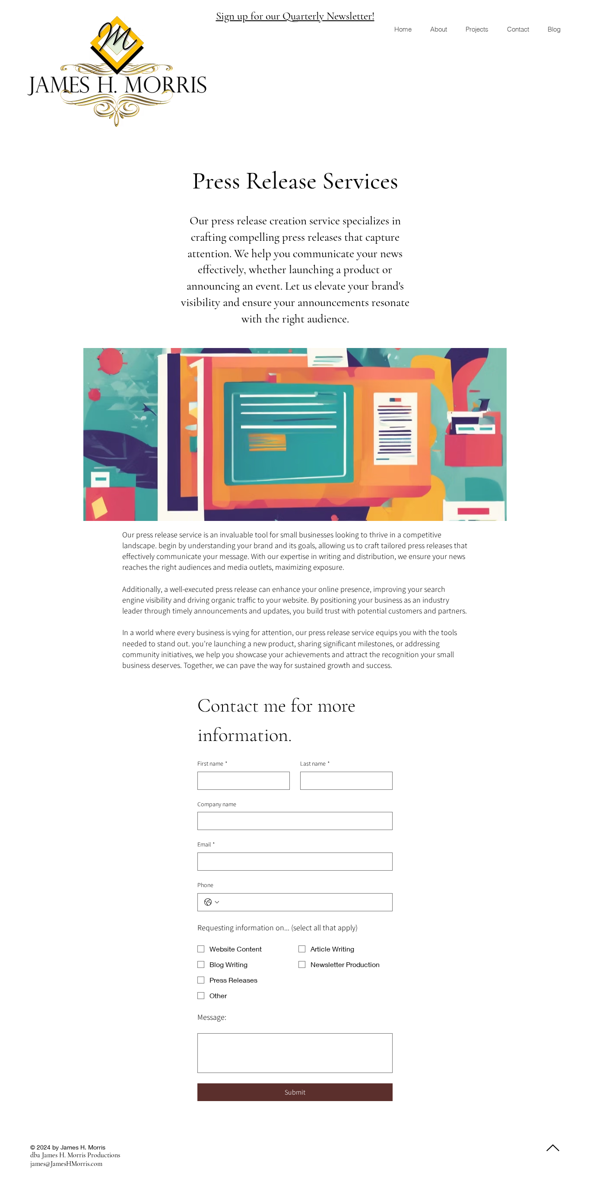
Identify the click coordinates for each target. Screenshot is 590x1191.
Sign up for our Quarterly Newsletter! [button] (295, 16)
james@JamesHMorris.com (66, 1163)
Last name (315, 763)
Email (206, 844)
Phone (205, 885)
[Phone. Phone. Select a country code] (211, 902)
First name (212, 763)
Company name (216, 804)
